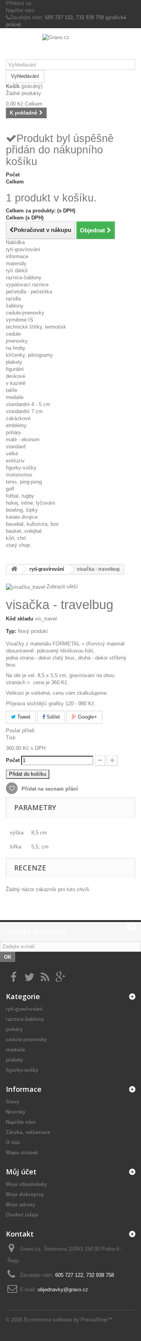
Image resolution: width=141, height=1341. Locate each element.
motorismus (19, 475)
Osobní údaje (22, 1215)
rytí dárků (16, 270)
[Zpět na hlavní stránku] (14, 569)
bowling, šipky (22, 510)
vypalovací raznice (27, 285)
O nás (13, 1142)
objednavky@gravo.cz (63, 1289)
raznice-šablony (24, 277)
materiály (16, 263)
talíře (11, 390)
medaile (15, 397)
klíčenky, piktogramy (29, 355)
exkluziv (15, 461)
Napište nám (20, 10)
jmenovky (17, 341)
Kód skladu (19, 619)
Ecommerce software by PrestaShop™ (68, 1320)
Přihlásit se (18, 3)
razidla (13, 299)
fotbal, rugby (20, 496)
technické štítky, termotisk (36, 327)
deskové (15, 376)
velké (12, 454)
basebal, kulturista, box (32, 524)
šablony (15, 306)
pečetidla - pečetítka (29, 292)
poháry (13, 432)
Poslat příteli (20, 730)
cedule (13, 334)
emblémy (16, 425)
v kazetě (15, 383)
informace (17, 256)
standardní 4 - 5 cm (28, 404)
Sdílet (52, 717)
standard (15, 446)
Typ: (11, 631)
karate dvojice (22, 517)
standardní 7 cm (24, 411)
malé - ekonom (23, 439)
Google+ (86, 717)
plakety (14, 362)
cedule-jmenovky (25, 313)
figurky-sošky (21, 468)
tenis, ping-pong (24, 482)
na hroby (15, 348)
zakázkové (18, 418)
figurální (15, 369)
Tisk (11, 738)
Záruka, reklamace (28, 1132)
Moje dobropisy (25, 1194)
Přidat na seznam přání (49, 789)
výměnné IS (19, 320)
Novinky (15, 1112)
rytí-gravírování (23, 249)
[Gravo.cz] (70, 46)
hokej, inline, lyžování (30, 503)
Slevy (12, 1102)
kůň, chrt (16, 538)
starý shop (18, 545)
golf (10, 489)
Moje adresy (20, 1205)
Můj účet (21, 1171)
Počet (13, 760)
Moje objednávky (26, 1184)
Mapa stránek (22, 1153)
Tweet (23, 717)
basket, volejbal (24, 531)
